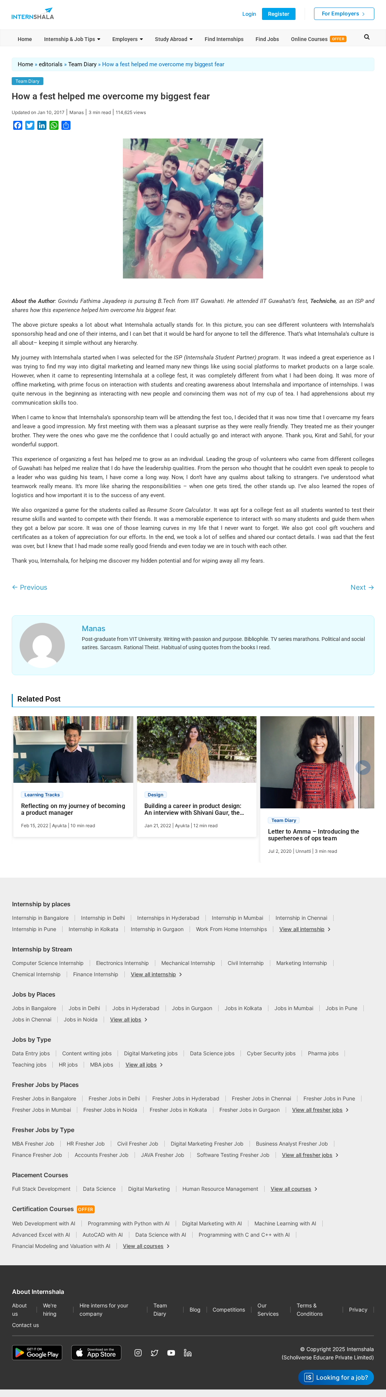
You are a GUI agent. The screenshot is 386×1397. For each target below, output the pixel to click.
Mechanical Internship (188, 963)
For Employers (341, 13)
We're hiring (50, 1309)
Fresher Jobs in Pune (329, 1098)
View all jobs (125, 1020)
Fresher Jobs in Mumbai (41, 1109)
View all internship (302, 929)
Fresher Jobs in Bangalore (44, 1098)
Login (249, 14)
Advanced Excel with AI (41, 1234)
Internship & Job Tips (69, 39)
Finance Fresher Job (37, 1155)
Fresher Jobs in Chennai (261, 1098)
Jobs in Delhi (84, 1008)
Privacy (358, 1309)
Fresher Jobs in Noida (110, 1109)
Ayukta (59, 825)
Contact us (25, 1325)
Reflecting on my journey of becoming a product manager (73, 809)
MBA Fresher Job (33, 1143)
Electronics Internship (122, 963)
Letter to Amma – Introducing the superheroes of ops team (314, 835)
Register (279, 14)
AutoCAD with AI (103, 1234)
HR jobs (68, 1064)
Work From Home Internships (231, 929)
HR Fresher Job (86, 1143)
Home (25, 39)
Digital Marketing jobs (151, 1053)
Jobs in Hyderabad (135, 1008)
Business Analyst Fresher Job (292, 1143)
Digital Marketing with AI (212, 1223)
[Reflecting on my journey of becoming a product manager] (73, 752)
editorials (51, 64)
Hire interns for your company (104, 1309)
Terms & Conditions (310, 1309)
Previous (29, 587)
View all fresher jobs (317, 1110)
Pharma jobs (323, 1053)
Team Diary (82, 64)
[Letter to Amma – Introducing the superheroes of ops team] (320, 765)
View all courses (291, 1189)
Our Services (268, 1309)
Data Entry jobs (31, 1053)
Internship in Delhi (103, 918)
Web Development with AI (43, 1223)
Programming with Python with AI (129, 1223)
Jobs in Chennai (31, 1019)
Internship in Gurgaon (157, 929)
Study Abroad (171, 39)
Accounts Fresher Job (102, 1155)
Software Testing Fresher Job (233, 1155)
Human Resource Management (220, 1188)
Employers (125, 39)
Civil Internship (246, 963)
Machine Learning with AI (285, 1223)
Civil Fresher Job (137, 1143)
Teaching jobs (29, 1064)
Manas (76, 112)
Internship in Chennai (301, 918)
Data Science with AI (160, 1234)
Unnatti (303, 851)
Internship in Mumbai (237, 918)
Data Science (99, 1188)
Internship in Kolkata (93, 929)
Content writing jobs (87, 1053)
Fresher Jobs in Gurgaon (249, 1109)
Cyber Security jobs (271, 1053)
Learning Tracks (42, 794)
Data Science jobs (212, 1053)
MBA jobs (101, 1064)
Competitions (229, 1309)
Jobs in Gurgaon (192, 1008)
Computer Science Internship (48, 963)
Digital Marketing (149, 1188)
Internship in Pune (34, 929)
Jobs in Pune (341, 1008)
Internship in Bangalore (40, 918)
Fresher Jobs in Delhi (114, 1098)
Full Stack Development (41, 1188)
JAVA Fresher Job (162, 1155)
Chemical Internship (36, 974)
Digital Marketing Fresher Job (207, 1143)
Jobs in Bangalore (34, 1008)
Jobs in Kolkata (243, 1008)
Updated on (38, 112)
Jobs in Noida (81, 1019)
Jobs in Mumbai (293, 1008)
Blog (195, 1309)
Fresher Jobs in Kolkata (178, 1109)
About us (19, 1309)
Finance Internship (95, 974)
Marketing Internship (301, 963)
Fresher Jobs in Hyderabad (185, 1098)
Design (155, 794)
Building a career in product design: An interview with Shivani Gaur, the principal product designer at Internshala (192, 809)
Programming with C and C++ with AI (244, 1234)
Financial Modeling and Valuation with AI (61, 1246)
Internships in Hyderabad (168, 918)
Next (362, 587)
